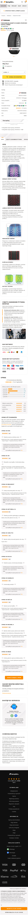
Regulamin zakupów (14, 804)
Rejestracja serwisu (14, 798)
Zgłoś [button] (4, 448)
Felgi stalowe (14, 822)
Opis (2, 139)
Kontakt (14, 855)
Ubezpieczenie (14, 791)
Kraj (14, 806)
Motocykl (14, 6)
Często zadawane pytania (14, 139)
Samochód (3, 6)
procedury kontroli (6, 424)
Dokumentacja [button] (6, 693)
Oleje (14, 832)
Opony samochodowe (14, 820)
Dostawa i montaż (14, 838)
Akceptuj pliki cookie (14, 908)
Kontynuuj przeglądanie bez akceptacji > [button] (18, 888)
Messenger (12, 852)
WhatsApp (12, 849)
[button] (14, 389)
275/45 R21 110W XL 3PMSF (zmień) (15, 10)
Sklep (14, 830)
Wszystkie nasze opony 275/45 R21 (11, 127)
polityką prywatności (17, 752)
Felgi (9, 6)
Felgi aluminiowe (14, 825)
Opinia (14, 796)
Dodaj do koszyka (15, 77)
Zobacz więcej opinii (14, 677)
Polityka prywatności (14, 809)
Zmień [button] (25, 98)
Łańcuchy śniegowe (14, 827)
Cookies (14, 811)
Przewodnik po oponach (14, 793)
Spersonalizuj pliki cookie (14, 912)
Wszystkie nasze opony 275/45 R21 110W (12, 129)
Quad (19, 6)
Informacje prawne (14, 801)
